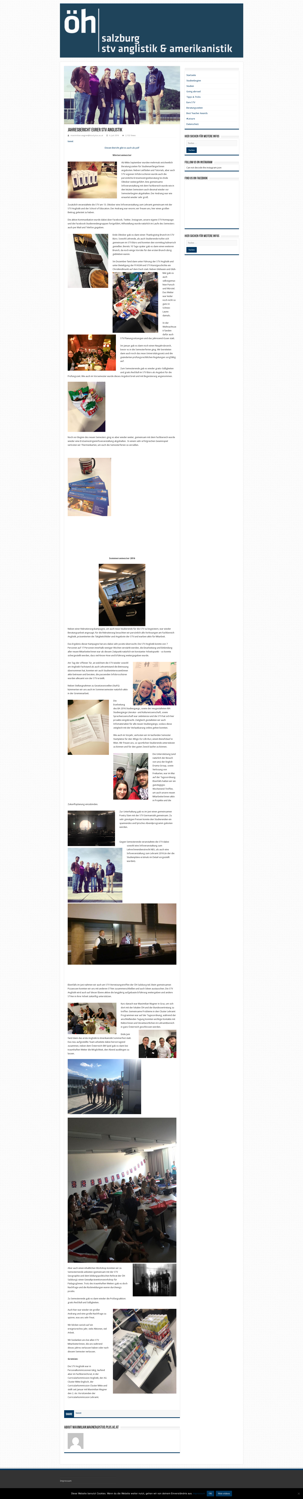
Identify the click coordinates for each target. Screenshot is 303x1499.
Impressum (66, 1481)
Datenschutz (192, 124)
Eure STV (190, 102)
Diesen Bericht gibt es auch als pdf (122, 147)
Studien (190, 86)
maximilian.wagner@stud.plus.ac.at (86, 135)
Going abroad (193, 91)
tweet (70, 141)
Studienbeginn (193, 80)
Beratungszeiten (194, 107)
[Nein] (298, 1493)
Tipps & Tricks (193, 97)
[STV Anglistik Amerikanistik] (151, 31)
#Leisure (190, 118)
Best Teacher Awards (197, 113)
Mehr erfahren (224, 1493)
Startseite (191, 75)
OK (210, 1493)
